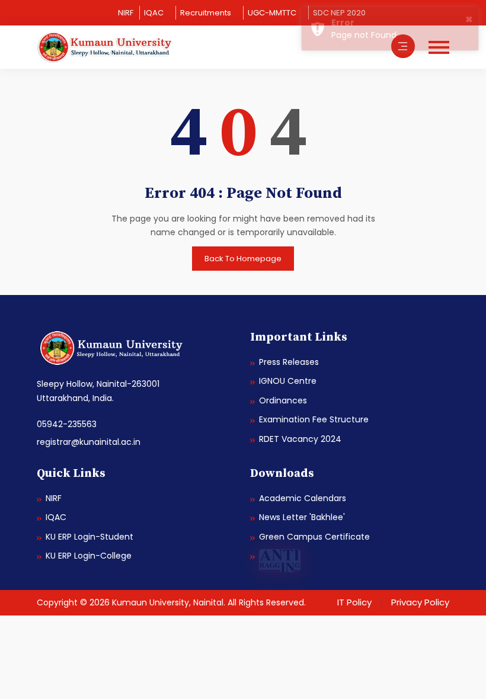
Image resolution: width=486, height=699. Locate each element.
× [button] (469, 19)
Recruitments (205, 12)
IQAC (154, 12)
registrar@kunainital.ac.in (88, 442)
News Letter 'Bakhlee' (302, 517)
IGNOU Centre (287, 381)
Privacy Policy (420, 602)
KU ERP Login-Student (89, 537)
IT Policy (354, 602)
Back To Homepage (243, 258)
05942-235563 (67, 424)
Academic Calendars (302, 498)
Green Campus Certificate (314, 537)
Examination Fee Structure (314, 419)
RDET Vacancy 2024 (300, 439)
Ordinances (283, 400)
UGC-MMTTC (272, 12)
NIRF (125, 12)
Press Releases (289, 362)
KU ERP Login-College (89, 556)
